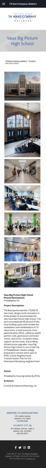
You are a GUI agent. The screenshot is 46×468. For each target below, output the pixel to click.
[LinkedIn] (29, 447)
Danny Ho (31, 458)
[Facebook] (16, 447)
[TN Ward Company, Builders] (22, 23)
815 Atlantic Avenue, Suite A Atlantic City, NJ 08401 (22, 429)
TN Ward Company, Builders (23, 4)
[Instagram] (24, 447)
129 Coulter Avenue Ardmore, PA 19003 (22, 417)
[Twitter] (20, 447)
